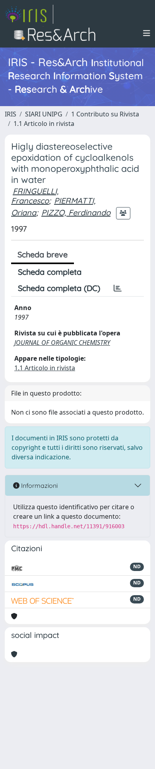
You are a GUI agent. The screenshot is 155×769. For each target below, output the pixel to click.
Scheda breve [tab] (42, 254)
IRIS (10, 114)
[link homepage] (29, 14)
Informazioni (38, 485)
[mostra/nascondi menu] (146, 33)
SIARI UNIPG (43, 114)
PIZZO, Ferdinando (75, 212)
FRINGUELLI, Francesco (34, 196)
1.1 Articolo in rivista (44, 123)
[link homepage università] (57, 33)
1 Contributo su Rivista (105, 114)
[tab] (117, 288)
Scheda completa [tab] (49, 272)
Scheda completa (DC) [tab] (59, 288)
